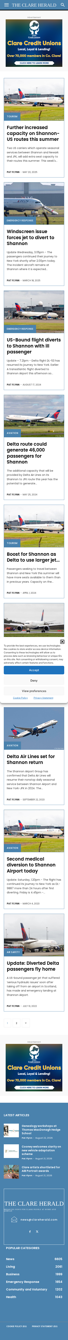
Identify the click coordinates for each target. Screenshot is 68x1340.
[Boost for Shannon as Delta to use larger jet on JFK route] (34, 526)
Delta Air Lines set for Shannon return (31, 759)
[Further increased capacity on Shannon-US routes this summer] (34, 99)
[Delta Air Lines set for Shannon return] (34, 728)
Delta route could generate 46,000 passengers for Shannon (27, 453)
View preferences (34, 691)
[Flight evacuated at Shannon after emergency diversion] (34, 624)
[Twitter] (37, 1231)
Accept (34, 670)
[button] (62, 642)
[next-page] (26, 1023)
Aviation (12, 433)
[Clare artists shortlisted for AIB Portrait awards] (11, 1172)
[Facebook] (29, 1231)
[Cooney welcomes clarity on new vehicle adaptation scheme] (11, 1151)
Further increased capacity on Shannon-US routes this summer (33, 133)
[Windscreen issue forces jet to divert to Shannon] (34, 203)
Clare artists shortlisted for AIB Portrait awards (41, 1169)
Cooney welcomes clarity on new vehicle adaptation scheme (41, 1150)
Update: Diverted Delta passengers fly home (33, 966)
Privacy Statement (43, 697)
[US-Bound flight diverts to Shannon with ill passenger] (34, 312)
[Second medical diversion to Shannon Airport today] (34, 831)
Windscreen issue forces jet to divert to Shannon (30, 237)
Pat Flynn (13, 172)
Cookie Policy (20, 697)
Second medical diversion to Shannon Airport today (31, 865)
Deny (34, 680)
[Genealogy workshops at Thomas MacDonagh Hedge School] (11, 1130)
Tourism (12, 116)
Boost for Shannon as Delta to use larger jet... (33, 557)
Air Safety (13, 952)
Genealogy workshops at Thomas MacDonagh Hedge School (41, 1129)
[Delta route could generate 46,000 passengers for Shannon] (34, 416)
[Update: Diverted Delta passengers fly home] (34, 935)
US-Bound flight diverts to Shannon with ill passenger (34, 346)
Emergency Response (20, 220)
